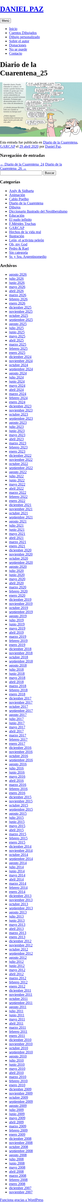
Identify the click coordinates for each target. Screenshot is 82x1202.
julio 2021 (16, 525)
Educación (16, 215)
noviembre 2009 (21, 1093)
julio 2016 (16, 768)
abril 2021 (16, 538)
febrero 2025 (18, 348)
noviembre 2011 (20, 994)
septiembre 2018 (21, 661)
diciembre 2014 (20, 846)
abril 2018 (16, 682)
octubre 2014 (18, 855)
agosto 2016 (18, 764)
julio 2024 (16, 377)
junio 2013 (17, 920)
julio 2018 (16, 669)
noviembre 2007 (21, 1192)
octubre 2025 (18, 316)
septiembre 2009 (21, 1101)
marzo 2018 (17, 686)
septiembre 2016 (21, 760)
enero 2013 (17, 937)
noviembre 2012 (21, 945)
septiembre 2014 (21, 859)
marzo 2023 (17, 443)
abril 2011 (16, 1023)
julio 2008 (16, 1159)
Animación (17, 195)
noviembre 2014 (21, 850)
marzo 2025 (17, 344)
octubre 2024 (18, 365)
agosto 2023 (18, 423)
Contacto (15, 53)
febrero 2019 (18, 641)
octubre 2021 (18, 513)
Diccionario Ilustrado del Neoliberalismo (38, 211)
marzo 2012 (17, 978)
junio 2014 (17, 871)
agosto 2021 (18, 521)
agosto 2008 (18, 1155)
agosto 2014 (18, 863)
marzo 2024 (17, 394)
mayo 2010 (17, 1069)
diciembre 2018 (20, 649)
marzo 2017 (17, 735)
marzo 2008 (17, 1176)
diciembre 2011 (20, 990)
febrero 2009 (18, 1130)
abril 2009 (16, 1122)
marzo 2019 (17, 636)
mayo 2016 (17, 776)
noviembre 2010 (21, 1044)
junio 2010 (17, 1064)
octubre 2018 (18, 657)
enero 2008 (17, 1184)
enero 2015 (17, 842)
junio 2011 (16, 1015)
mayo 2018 (17, 678)
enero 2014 (17, 892)
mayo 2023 (17, 435)
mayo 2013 (17, 925)
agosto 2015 (18, 813)
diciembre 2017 (20, 698)
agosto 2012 (18, 957)
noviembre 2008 (21, 1143)
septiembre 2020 (21, 562)
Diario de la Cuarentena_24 (22, 164)
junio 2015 (17, 822)
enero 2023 (17, 451)
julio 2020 (16, 571)
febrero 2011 (18, 1032)
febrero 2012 (18, 982)
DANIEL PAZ (22, 9)
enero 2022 (17, 501)
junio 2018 (17, 674)
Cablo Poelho (19, 199)
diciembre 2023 (20, 406)
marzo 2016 (17, 785)
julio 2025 (16, 328)
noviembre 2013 (21, 900)
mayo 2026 (17, 287)
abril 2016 (16, 781)
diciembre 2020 (20, 550)
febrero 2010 (18, 1081)
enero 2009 (17, 1134)
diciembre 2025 (20, 307)
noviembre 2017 (21, 702)
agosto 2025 (18, 324)
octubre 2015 (18, 805)
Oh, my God (18, 244)
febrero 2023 (18, 447)
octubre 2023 (18, 414)
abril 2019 (16, 632)
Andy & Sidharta (21, 191)
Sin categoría (18, 252)
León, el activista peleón (26, 240)
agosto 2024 (18, 373)
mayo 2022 (17, 484)
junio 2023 (17, 431)
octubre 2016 (18, 756)
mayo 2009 (17, 1118)
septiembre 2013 (21, 908)
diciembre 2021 (20, 505)
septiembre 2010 (21, 1052)
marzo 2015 (17, 834)
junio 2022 (17, 480)
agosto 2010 (18, 1056)
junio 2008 (17, 1163)
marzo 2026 (17, 295)
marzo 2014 (17, 883)
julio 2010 (16, 1060)
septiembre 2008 (21, 1151)
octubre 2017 (18, 706)
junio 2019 (17, 624)
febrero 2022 (18, 497)
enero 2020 (17, 595)
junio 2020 (17, 575)
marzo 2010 (17, 1077)
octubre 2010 (18, 1048)
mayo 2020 (17, 579)
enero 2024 (17, 402)
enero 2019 (17, 645)
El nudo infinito (20, 220)
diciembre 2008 (20, 1139)
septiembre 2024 (21, 369)
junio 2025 (17, 332)
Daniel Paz (53, 146)
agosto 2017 (18, 715)
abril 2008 (16, 1171)
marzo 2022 (17, 492)
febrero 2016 (18, 789)
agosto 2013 (18, 912)
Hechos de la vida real (25, 232)
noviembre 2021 (21, 509)
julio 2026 (16, 278)
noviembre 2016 (21, 752)
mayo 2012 (17, 970)
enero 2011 (17, 1036)
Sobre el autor (19, 41)
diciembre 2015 (20, 797)
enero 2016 (17, 793)
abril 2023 (16, 439)
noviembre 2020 (21, 554)
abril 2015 (16, 830)
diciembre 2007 (20, 1188)
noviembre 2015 (21, 801)
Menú (5, 20)
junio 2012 (17, 966)
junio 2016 (17, 772)
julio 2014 (16, 867)
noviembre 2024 (21, 361)
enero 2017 (17, 743)
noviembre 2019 (21, 604)
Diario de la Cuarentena (60, 142)
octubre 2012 (18, 949)
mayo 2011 (17, 1019)
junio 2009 (17, 1114)
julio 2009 (16, 1110)
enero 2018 (17, 694)
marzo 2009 (17, 1126)
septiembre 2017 (21, 711)
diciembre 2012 (20, 941)
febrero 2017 (18, 739)
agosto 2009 (18, 1106)
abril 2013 (16, 929)
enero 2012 (17, 986)
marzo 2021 (17, 542)
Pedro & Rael (19, 248)
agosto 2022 (18, 472)
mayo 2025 (17, 336)
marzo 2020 (17, 587)
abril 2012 (16, 974)
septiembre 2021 (21, 517)
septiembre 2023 (21, 418)
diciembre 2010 (20, 1040)
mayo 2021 (17, 534)
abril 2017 (16, 731)
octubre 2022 (18, 464)
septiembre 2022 (21, 468)
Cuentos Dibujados (23, 33)
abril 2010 (16, 1073)
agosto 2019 (18, 616)
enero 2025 (17, 353)
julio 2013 (16, 916)
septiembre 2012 (21, 953)
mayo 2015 (17, 826)
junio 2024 (17, 381)
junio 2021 (17, 530)
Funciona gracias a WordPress (21, 1200)
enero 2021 (17, 546)
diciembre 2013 (20, 896)
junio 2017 (17, 723)
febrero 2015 (18, 838)
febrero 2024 (18, 398)
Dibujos (14, 207)
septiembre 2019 (21, 612)
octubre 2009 (18, 1097)
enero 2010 (17, 1085)
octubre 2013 (18, 904)
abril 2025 (16, 340)
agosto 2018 (18, 665)
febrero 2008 (18, 1180)
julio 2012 (16, 962)
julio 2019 (16, 620)
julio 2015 (16, 818)
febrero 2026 (18, 299)
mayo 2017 (17, 727)
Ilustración (16, 236)
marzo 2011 (17, 1027)
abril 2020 (16, 583)
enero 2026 (17, 303)
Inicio (13, 29)
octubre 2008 (18, 1147)
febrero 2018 (18, 690)
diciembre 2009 (20, 1089)
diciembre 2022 (20, 455)
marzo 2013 (17, 933)
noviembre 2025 (21, 311)
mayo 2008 (17, 1167)
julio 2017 (16, 719)
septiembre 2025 (21, 320)
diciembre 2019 (20, 599)
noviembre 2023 (21, 410)
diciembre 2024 (20, 357)
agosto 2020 (18, 567)
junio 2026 (17, 283)
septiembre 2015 (21, 809)
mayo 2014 (17, 875)
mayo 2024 (17, 385)
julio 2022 (16, 476)
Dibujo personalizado (24, 37)
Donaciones (17, 45)
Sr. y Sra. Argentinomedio (27, 257)
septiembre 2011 (21, 1003)
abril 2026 (16, 291)
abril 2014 (16, 879)
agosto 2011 (17, 1007)
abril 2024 (16, 390)
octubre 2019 (18, 608)
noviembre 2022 (21, 460)
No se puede (18, 49)
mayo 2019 (17, 628)
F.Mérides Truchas (22, 224)
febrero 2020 (18, 591)
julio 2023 (16, 427)
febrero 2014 (18, 887)
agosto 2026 (18, 274)
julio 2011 (16, 1011)
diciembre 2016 (20, 748)
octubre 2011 (18, 999)
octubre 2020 (18, 558)
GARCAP (7, 146)
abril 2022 (16, 488)
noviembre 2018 (21, 653)
